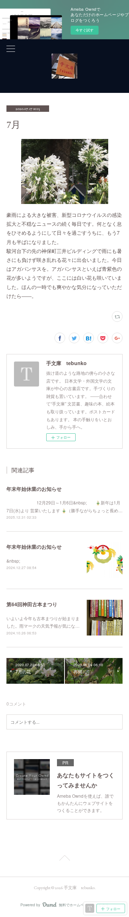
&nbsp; (13, 561)
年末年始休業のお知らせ (34, 488)
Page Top (64, 859)
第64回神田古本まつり (31, 604)
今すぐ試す (85, 30)
